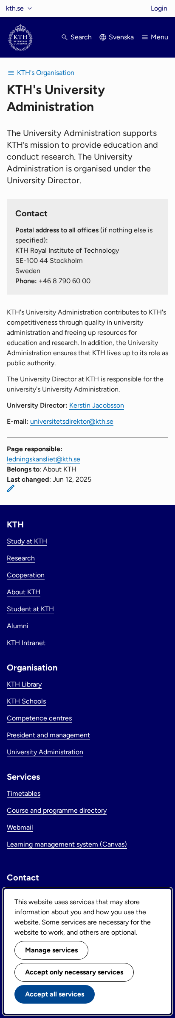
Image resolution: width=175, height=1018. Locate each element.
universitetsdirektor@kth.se (71, 421)
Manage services (51, 950)
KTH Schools (26, 701)
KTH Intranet (26, 643)
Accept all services (54, 994)
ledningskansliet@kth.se (43, 459)
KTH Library (24, 684)
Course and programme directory (57, 810)
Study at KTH (27, 541)
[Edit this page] (10, 488)
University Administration (45, 752)
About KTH (23, 592)
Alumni (17, 626)
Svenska (121, 37)
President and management (48, 735)
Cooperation (26, 575)
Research (21, 558)
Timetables (23, 793)
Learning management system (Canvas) (67, 844)
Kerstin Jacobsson (96, 405)
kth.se (15, 8)
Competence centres (39, 718)
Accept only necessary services (74, 972)
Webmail (20, 827)
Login (159, 8)
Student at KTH (30, 609)
